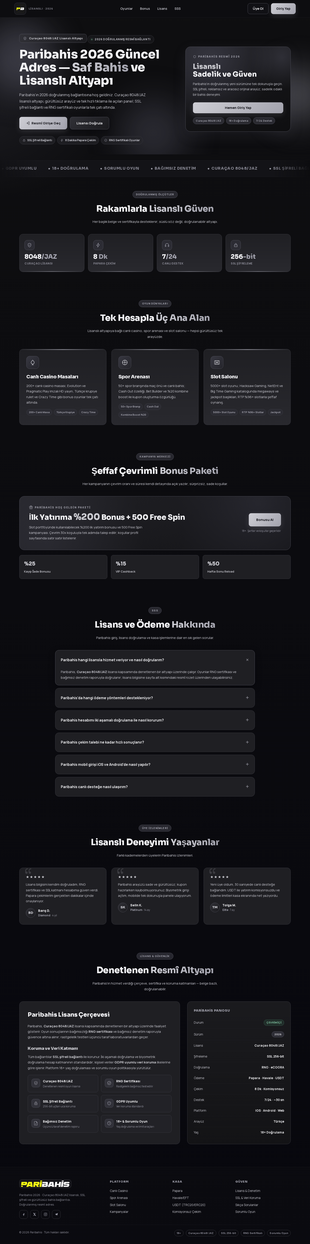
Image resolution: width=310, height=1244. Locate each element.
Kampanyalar (119, 1212)
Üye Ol (258, 8)
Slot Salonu (118, 1205)
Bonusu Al (264, 519)
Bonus (145, 8)
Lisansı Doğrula (89, 123)
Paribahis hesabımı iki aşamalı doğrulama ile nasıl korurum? (112, 720)
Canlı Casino (119, 1191)
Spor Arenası (119, 1198)
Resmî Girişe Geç (46, 123)
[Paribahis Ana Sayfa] (45, 1186)
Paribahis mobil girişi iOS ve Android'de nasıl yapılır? (105, 764)
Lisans (162, 8)
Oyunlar (126, 8)
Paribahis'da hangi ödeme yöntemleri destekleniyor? (107, 697)
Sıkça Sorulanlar (246, 1205)
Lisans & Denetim (247, 1191)
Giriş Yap (283, 8)
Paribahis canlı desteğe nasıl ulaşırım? (94, 786)
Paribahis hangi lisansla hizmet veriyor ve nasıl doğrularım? (112, 659)
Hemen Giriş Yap (238, 108)
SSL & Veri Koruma (248, 1198)
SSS (178, 8)
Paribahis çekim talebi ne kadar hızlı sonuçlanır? (102, 742)
